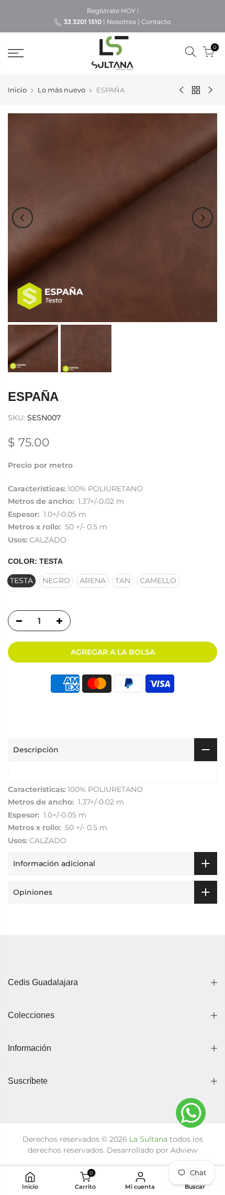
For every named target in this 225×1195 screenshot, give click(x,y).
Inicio (17, 90)
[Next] (202, 217)
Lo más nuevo (61, 90)
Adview (184, 1150)
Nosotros (121, 22)
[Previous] (22, 217)
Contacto (156, 22)
